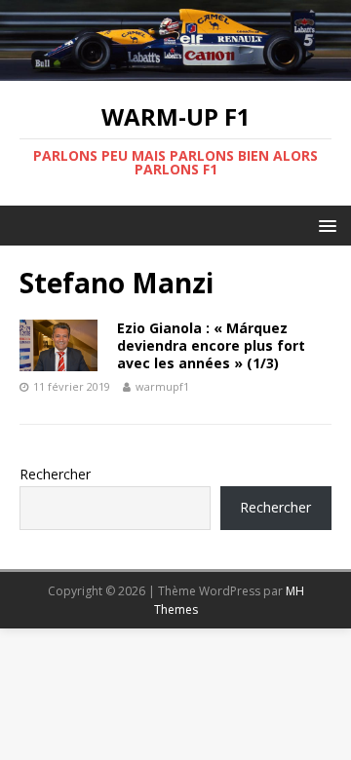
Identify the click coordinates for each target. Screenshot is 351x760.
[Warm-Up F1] (175, 69)
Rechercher (55, 474)
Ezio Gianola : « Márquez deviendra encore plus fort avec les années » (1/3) (211, 345)
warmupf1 (162, 386)
